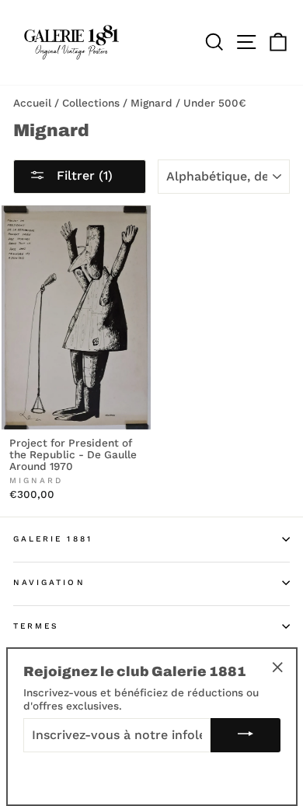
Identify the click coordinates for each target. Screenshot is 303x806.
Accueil (32, 102)
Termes (36, 626)
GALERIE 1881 (52, 538)
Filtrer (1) (83, 175)
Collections (91, 102)
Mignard (151, 102)
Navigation (49, 582)
